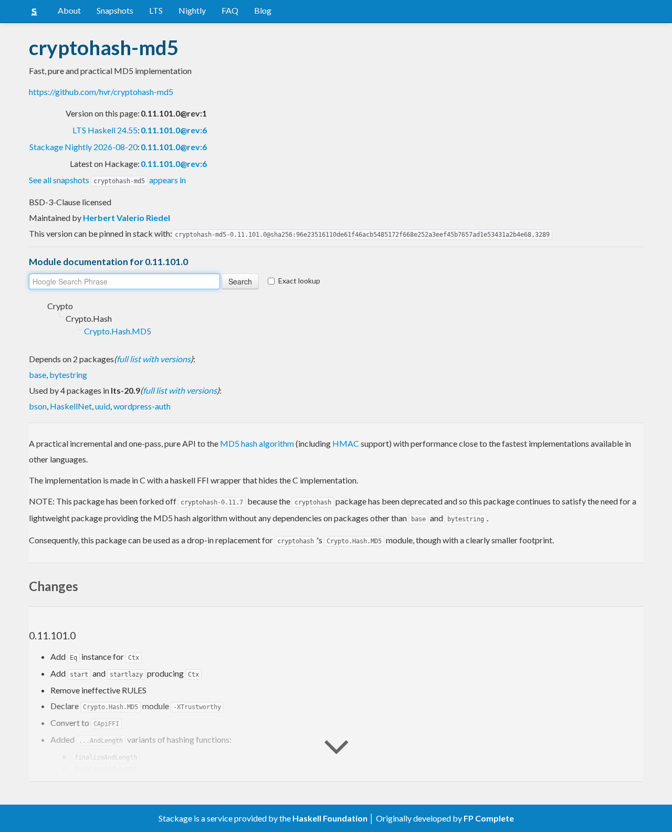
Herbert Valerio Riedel (126, 218)
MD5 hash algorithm (257, 443)
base (37, 375)
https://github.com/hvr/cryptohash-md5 (101, 92)
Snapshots (115, 10)
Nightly (192, 10)
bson (38, 406)
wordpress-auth (142, 406)
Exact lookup (299, 280)
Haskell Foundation (330, 818)
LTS (156, 10)
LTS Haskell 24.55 (105, 130)
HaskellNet (71, 406)
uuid (102, 406)
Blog (262, 10)
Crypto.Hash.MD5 (117, 331)
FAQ (230, 10)
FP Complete (489, 818)
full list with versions (154, 359)
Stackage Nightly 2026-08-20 (83, 147)
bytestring (68, 375)
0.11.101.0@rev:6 (174, 130)
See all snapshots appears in (107, 180)
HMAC (345, 443)
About (69, 10)
